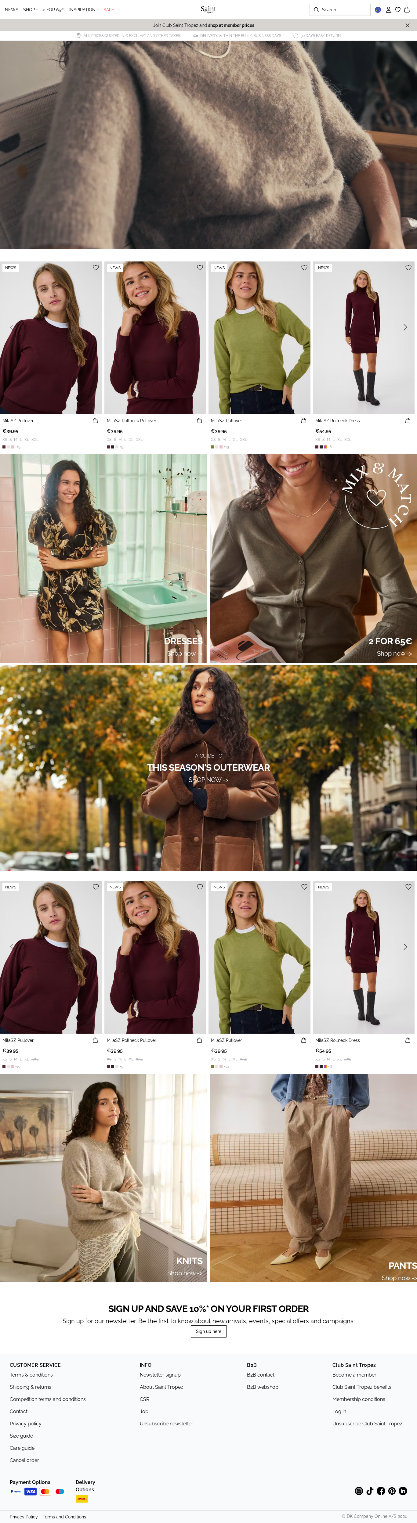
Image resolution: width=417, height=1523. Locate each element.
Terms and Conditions (64, 1516)
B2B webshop (262, 1387)
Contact (18, 1411)
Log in (339, 1411)
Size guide (21, 1436)
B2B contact (260, 1375)
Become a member (354, 1375)
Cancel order (24, 1460)
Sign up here (208, 1331)
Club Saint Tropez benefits (361, 1387)
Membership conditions (358, 1399)
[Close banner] (407, 25)
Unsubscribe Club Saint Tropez (367, 1424)
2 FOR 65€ (53, 9)
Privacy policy (26, 1424)
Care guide (22, 1448)
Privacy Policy (24, 1516)
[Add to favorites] (96, 267)
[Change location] (378, 10)
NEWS (11, 9)
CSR (144, 1399)
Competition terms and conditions (48, 1399)
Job (144, 1411)
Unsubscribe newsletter (166, 1424)
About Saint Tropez (161, 1387)
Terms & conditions (31, 1375)
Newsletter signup (160, 1375)
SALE (108, 9)
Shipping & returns (30, 1387)
